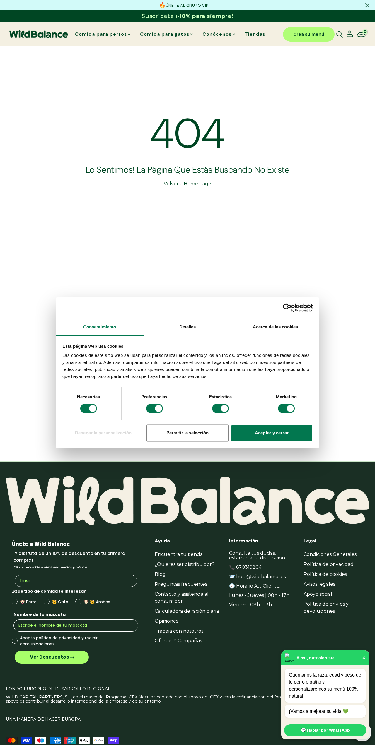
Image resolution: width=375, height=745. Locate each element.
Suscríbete (187, 16)
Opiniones (166, 621)
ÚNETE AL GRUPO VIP (187, 5)
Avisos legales (319, 584)
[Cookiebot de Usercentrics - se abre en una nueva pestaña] (287, 307)
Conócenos (217, 34)
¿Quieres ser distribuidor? (184, 564)
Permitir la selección (187, 432)
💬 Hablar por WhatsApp (325, 730)
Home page (197, 183)
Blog (160, 574)
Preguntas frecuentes (181, 584)
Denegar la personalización (103, 432)
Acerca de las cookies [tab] (275, 326)
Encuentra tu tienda (179, 554)
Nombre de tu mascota (39, 614)
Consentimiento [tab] (99, 326)
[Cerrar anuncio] (367, 5)
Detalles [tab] (187, 326)
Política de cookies (325, 574)
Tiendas (255, 34)
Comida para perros (101, 34)
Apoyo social (318, 594)
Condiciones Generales (330, 554)
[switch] (154, 408)
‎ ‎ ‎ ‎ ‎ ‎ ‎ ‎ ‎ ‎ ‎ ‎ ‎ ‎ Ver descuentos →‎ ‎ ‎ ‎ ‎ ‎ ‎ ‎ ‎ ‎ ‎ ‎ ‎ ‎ (52, 657)
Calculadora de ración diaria (187, 611)
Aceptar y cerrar (272, 432)
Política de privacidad (329, 564)
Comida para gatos (165, 34)
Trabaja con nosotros (179, 631)
